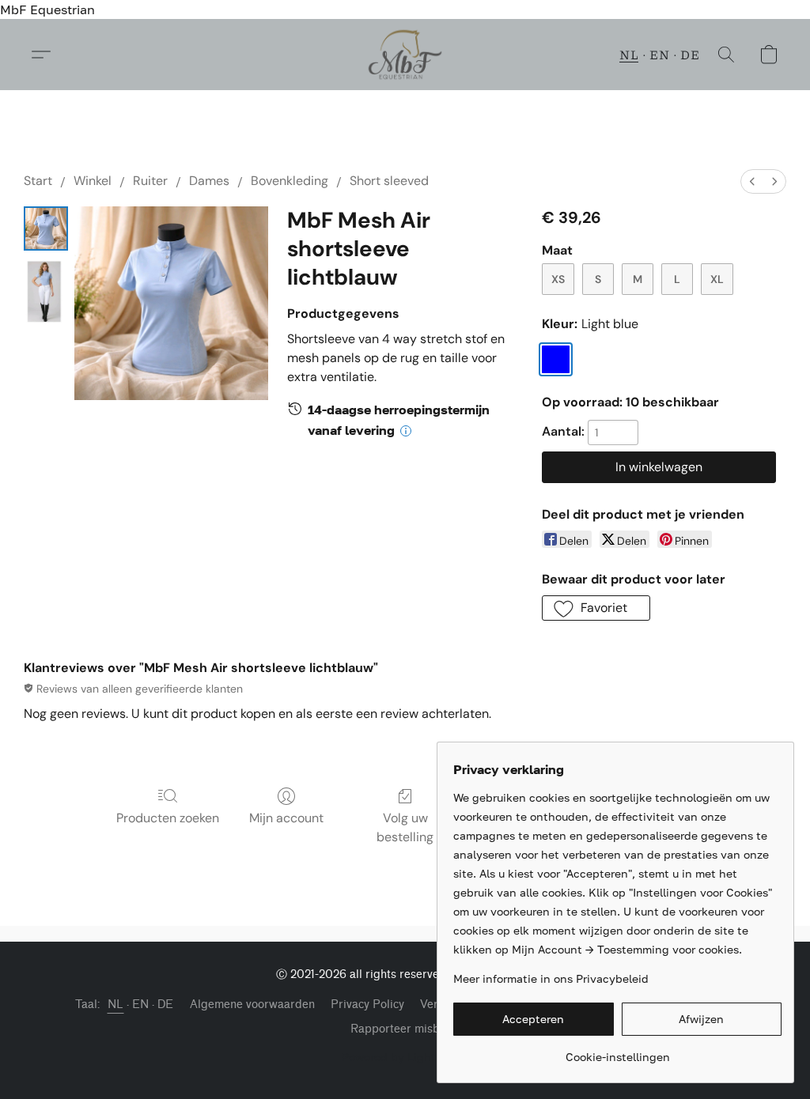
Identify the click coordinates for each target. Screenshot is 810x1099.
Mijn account (286, 818)
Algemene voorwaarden (252, 1004)
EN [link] (141, 1004)
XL (717, 279)
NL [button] (628, 54)
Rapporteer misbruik (405, 1029)
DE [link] (165, 1004)
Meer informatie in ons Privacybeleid (551, 978)
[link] (617, 1051)
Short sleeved (389, 180)
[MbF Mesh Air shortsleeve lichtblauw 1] (46, 292)
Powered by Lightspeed (405, 1056)
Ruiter (150, 180)
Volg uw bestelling (405, 827)
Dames (209, 180)
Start (38, 180)
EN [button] (659, 54)
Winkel (93, 180)
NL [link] (116, 1004)
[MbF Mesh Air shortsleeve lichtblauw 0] (46, 228)
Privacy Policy (367, 1004)
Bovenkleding (289, 180)
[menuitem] (752, 181)
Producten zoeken (167, 818)
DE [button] (689, 54)
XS (558, 279)
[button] (405, 54)
